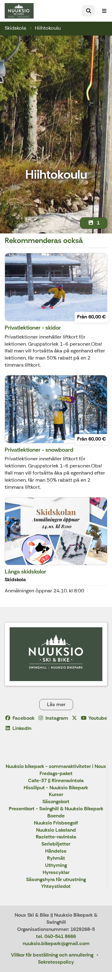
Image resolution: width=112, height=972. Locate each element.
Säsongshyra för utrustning (56, 880)
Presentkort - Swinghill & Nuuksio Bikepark (56, 809)
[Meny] (104, 11)
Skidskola (15, 28)
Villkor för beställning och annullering (52, 955)
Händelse (56, 851)
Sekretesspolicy (56, 962)
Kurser (56, 795)
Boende (56, 816)
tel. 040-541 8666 (56, 936)
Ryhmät (56, 858)
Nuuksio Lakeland (56, 830)
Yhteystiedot (56, 886)
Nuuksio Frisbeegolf (56, 823)
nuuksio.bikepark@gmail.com (56, 943)
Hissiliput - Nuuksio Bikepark (56, 788)
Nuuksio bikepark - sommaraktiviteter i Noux (56, 767)
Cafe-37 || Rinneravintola (56, 781)
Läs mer (56, 704)
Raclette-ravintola (56, 837)
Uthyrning (56, 865)
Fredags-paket (56, 774)
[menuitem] (88, 11)
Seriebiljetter (55, 844)
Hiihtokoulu (48, 28)
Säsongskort (55, 802)
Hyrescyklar (56, 873)
